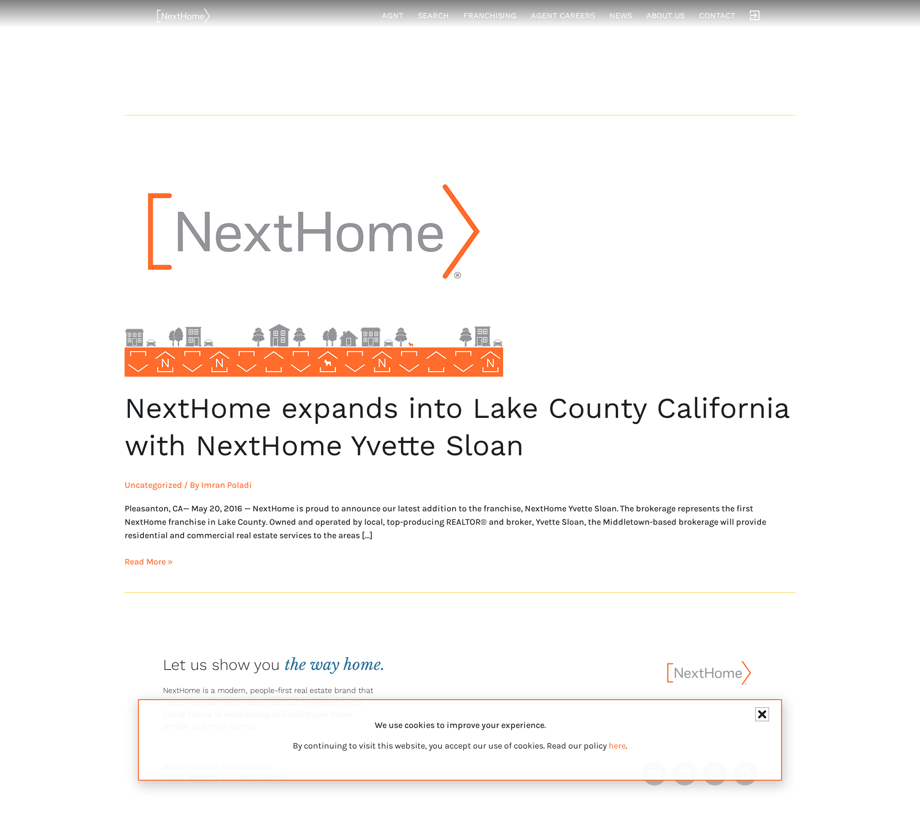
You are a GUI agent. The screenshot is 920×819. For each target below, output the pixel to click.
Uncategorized (153, 485)
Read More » (149, 561)
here (617, 745)
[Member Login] (755, 15)
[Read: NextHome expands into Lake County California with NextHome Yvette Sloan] (314, 256)
